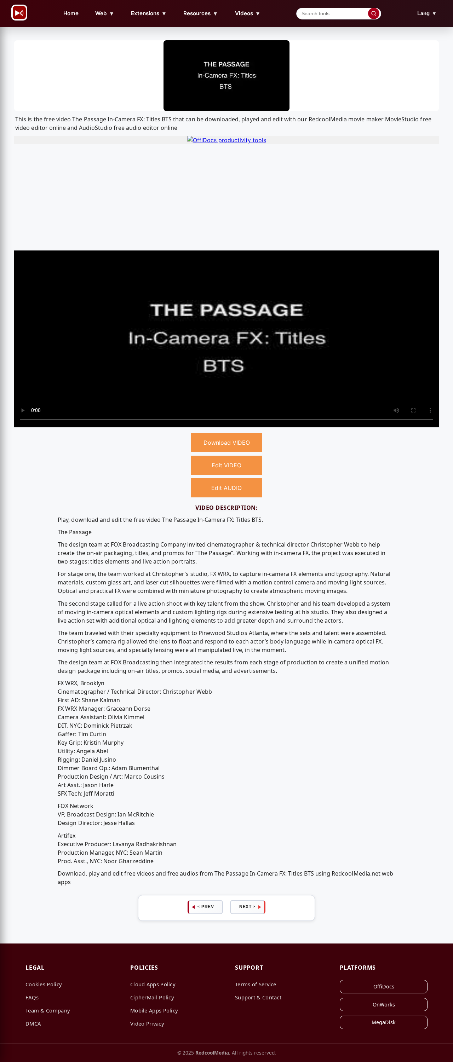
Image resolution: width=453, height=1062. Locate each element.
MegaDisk (384, 1022)
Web (104, 13)
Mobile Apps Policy (154, 1010)
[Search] (373, 13)
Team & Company (47, 1010)
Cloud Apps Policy (153, 984)
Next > (247, 907)
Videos (247, 13)
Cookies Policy (43, 984)
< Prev (205, 907)
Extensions (149, 13)
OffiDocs (383, 986)
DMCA (33, 1023)
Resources (200, 13)
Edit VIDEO (226, 465)
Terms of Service (255, 984)
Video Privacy (147, 1023)
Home (71, 13)
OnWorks (384, 1004)
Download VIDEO (226, 442)
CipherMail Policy (152, 997)
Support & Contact (258, 997)
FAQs (32, 997)
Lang (427, 13)
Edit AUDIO (226, 487)
